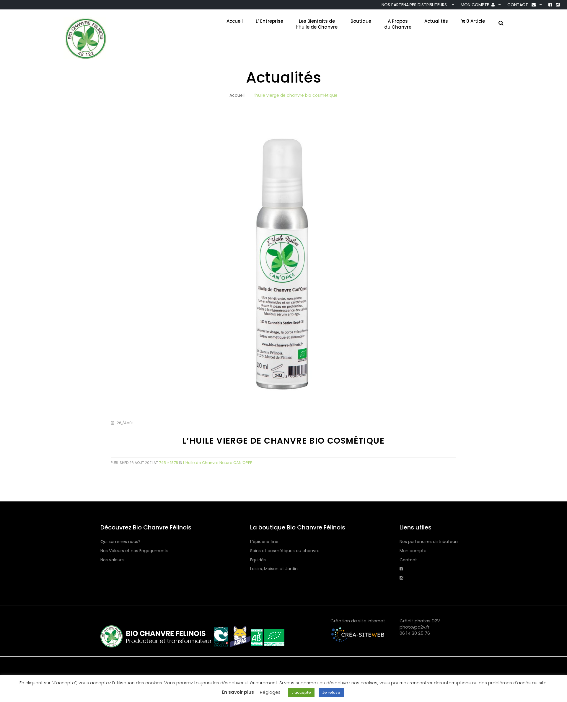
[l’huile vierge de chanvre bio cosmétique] (283, 268)
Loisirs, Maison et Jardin (274, 568)
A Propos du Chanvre (397, 24)
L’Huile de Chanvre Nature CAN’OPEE (217, 462)
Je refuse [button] (331, 692)
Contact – (525, 5)
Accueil (235, 21)
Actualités (436, 21)
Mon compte (413, 550)
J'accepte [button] (301, 692)
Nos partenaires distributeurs (429, 541)
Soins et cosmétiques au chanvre (285, 550)
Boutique (361, 21)
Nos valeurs (112, 559)
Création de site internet (357, 621)
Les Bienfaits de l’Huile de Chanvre (317, 24)
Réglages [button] (270, 692)
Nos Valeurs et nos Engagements (134, 550)
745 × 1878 (168, 462)
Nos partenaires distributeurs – (419, 5)
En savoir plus (238, 692)
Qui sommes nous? (120, 541)
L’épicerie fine (264, 541)
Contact (408, 559)
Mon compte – (482, 5)
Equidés (258, 559)
